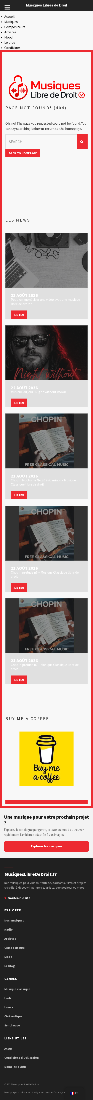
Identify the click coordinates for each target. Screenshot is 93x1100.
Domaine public (15, 1067)
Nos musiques (14, 920)
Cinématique (13, 1016)
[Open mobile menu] (7, 7)
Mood (8, 37)
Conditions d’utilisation (21, 1058)
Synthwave (12, 1025)
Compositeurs (14, 27)
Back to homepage (23, 153)
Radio (8, 929)
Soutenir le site (19, 898)
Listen (19, 315)
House (8, 1007)
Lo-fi (7, 998)
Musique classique (17, 989)
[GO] (82, 141)
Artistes (10, 32)
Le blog (9, 42)
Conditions (12, 47)
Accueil (9, 16)
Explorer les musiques (46, 846)
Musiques (11, 21)
